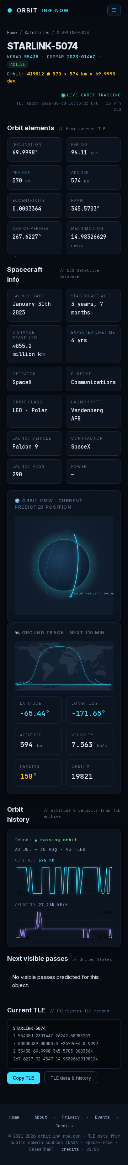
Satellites (37, 33)
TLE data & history (70, 1078)
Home (12, 33)
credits (70, 1149)
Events (102, 1117)
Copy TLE (23, 1078)
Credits (64, 1126)
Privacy (71, 1117)
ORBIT (38, 10)
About (40, 1117)
